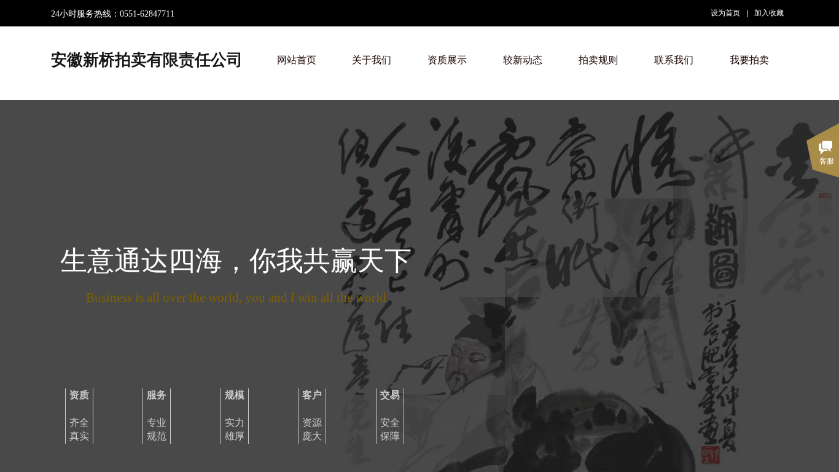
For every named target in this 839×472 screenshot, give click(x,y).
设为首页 (725, 13)
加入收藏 (769, 13)
